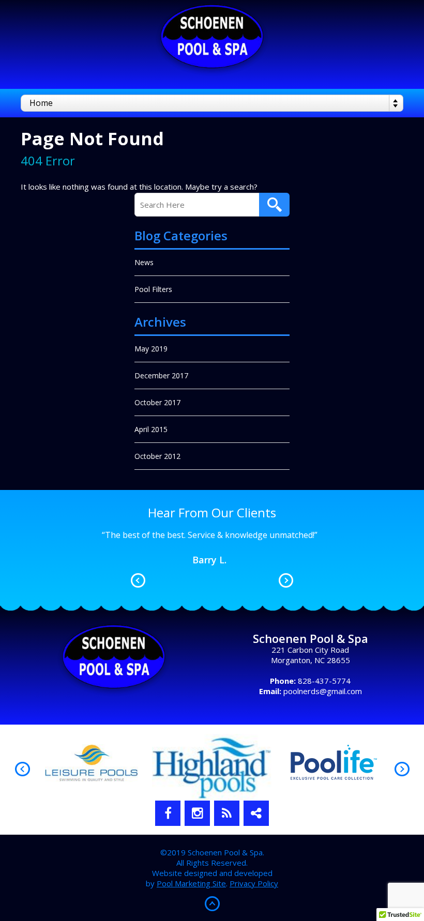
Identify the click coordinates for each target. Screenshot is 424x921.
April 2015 (151, 429)
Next (286, 580)
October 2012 (157, 456)
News (144, 262)
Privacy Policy (254, 883)
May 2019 (151, 349)
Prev (138, 580)
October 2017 (157, 402)
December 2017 (161, 375)
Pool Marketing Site (191, 883)
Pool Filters (153, 289)
